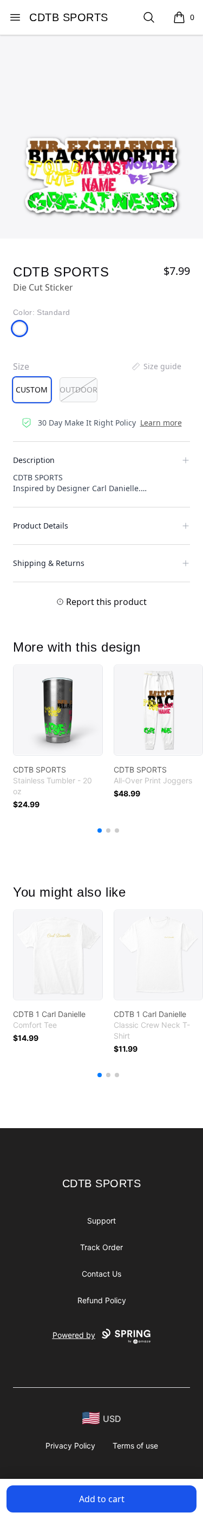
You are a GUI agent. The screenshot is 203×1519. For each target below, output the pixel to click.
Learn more (161, 422)
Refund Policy (101, 1300)
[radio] (32, 389)
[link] (58, 710)
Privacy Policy (70, 1445)
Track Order (101, 1247)
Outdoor (78, 389)
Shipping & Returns (48, 563)
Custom (32, 389)
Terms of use (135, 1445)
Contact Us (101, 1273)
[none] (155, 366)
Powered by (74, 1335)
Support (101, 1220)
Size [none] (21, 366)
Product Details (40, 525)
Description (34, 460)
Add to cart (102, 1499)
